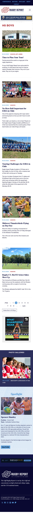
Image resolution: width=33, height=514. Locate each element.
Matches (15, 1)
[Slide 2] (9, 448)
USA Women (8, 422)
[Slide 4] (14, 448)
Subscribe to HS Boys (9, 310)
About (28, 1)
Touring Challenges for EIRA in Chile (16, 165)
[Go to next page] (20, 306)
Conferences (7, 1)
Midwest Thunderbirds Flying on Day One (15, 224)
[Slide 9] (26, 448)
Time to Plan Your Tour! (13, 57)
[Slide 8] (24, 448)
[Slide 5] (16, 448)
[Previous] (4, 371)
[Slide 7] (21, 448)
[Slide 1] (7, 448)
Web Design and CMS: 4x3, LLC (21, 497)
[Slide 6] (19, 448)
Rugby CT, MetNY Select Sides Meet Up (15, 276)
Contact (16, 4)
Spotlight (22, 1)
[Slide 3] (12, 448)
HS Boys (12, 54)
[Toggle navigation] (30, 10)
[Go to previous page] (10, 302)
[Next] (29, 371)
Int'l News (19, 54)
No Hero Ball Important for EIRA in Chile (14, 109)
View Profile (5, 446)
